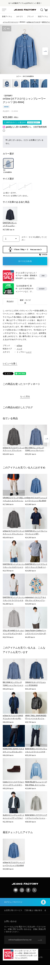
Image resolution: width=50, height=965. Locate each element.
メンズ (19, 349)
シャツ (29, 352)
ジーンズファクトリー (10, 22)
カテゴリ (19, 16)
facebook (28, 890)
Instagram (21, 890)
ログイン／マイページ (13, 902)
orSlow (19, 346)
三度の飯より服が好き (33, 910)
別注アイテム (43, 16)
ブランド (30, 16)
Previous (5, 51)
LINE (15, 890)
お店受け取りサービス (13, 910)
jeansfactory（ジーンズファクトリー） (25, 10)
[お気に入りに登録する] (34, 239)
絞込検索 (42, 9)
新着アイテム (7, 16)
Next (45, 51)
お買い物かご (46, 9)
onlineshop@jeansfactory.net (20, 940)
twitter (34, 890)
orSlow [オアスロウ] (33, 22)
